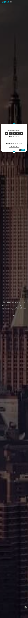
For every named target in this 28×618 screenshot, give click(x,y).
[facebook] (6, 133)
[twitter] (10, 133)
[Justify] (25, 2)
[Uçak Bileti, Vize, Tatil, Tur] (6, 1)
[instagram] (14, 133)
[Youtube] (18, 133)
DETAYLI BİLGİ (14, 146)
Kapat (23, 149)
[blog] (21, 133)
